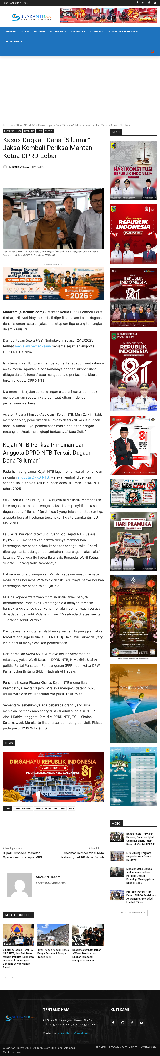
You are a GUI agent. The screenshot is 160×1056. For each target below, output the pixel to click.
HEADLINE (29, 130)
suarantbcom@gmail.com (73, 1033)
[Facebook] (137, 3)
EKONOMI (9, 943)
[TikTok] (148, 3)
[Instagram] (143, 3)
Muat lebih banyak (131, 912)
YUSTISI (49, 130)
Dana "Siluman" (23, 808)
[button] (152, 51)
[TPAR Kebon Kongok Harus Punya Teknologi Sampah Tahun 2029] (53, 935)
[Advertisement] (80, 88)
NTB (40, 130)
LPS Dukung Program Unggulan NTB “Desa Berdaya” (138, 857)
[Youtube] (154, 3)
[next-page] (12, 977)
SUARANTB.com (21, 166)
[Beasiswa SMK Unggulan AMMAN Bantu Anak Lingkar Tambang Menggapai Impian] (88, 935)
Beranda (8, 125)
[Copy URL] (63, 177)
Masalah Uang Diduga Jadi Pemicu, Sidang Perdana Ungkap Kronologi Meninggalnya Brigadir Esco (140, 876)
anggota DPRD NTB (33, 477)
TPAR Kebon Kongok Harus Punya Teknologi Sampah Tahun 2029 (53, 953)
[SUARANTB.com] (5, 167)
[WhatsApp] (44, 177)
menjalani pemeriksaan (33, 346)
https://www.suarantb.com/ (51, 882)
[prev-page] (5, 977)
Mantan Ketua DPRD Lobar (50, 808)
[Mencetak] (53, 177)
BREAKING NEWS (25, 125)
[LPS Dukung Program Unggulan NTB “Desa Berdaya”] (117, 856)
